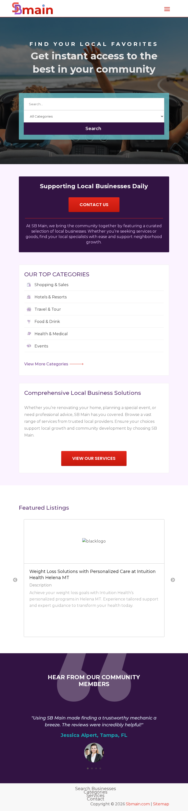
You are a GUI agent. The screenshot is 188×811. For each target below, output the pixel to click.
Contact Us (94, 204)
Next (172, 580)
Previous (15, 580)
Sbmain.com (138, 804)
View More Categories (46, 364)
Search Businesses (95, 788)
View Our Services (94, 458)
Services (95, 795)
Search (93, 128)
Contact (95, 799)
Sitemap (161, 804)
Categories (95, 792)
